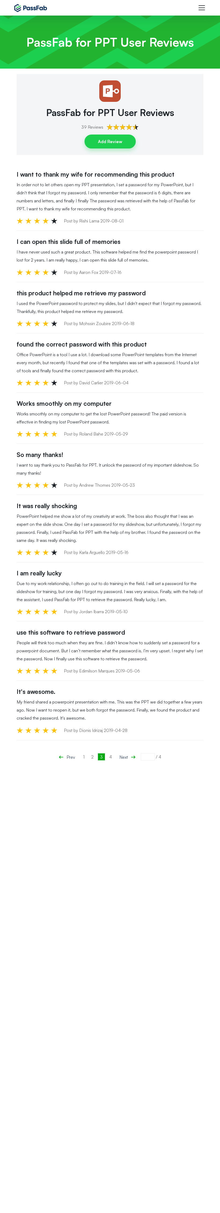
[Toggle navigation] (202, 8)
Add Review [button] (110, 141)
